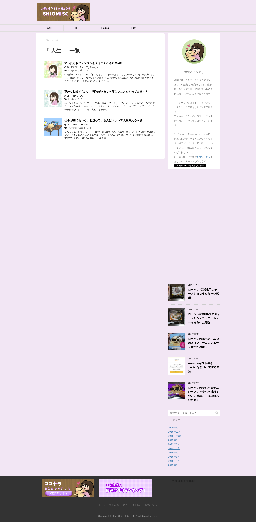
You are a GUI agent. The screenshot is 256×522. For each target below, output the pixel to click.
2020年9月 (174, 427)
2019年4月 (174, 461)
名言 (86, 70)
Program (105, 28)
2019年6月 (174, 452)
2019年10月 (174, 436)
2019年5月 (174, 456)
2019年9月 (174, 440)
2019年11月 (174, 431)
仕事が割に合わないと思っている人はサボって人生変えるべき (103, 120)
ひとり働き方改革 (77, 127)
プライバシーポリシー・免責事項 (125, 505)
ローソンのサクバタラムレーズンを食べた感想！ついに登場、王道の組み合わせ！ (203, 393)
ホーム (102, 505)
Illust (133, 28)
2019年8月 (174, 444)
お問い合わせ (203, 157)
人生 (80, 70)
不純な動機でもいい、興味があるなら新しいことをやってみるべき (106, 91)
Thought (94, 67)
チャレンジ (73, 99)
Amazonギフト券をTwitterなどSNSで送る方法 (203, 367)
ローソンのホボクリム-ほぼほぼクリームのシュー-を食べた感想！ (204, 342)
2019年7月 (174, 448)
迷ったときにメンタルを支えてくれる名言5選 (93, 63)
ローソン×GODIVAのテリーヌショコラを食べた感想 (204, 293)
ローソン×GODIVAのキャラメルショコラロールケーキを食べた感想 (204, 318)
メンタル (72, 70)
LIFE (77, 28)
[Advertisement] (194, 226)
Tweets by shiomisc (183, 480)
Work (49, 28)
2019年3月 (174, 465)
